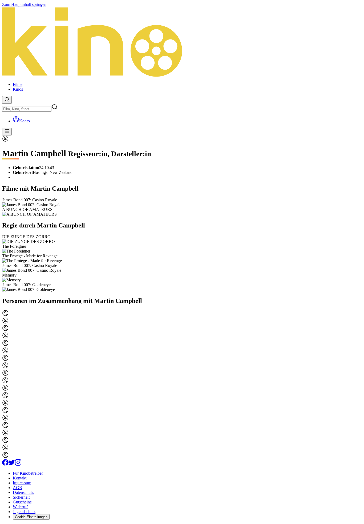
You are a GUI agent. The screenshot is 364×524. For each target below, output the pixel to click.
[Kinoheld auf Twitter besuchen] (12, 464)
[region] (182, 207)
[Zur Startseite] (182, 42)
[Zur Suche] (7, 100)
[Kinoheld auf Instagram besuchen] (18, 464)
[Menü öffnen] (7, 131)
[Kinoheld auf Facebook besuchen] (5, 464)
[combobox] (26, 109)
